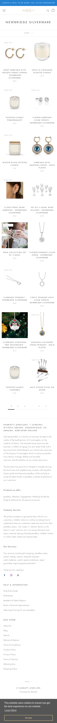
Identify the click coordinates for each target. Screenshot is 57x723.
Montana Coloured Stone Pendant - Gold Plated (42, 345)
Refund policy (9, 664)
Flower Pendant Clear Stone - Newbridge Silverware (42, 255)
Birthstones (8, 595)
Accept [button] (28, 718)
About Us (7, 625)
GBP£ (27, 682)
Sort (27, 33)
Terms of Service (11, 659)
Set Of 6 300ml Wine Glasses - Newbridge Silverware (42, 210)
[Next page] (46, 406)
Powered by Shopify (28, 691)
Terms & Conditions (12, 644)
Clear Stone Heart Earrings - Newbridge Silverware (15, 210)
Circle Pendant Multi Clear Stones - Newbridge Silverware (42, 300)
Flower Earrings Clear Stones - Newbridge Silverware (42, 120)
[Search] (48, 10)
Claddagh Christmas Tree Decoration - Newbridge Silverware (14, 345)
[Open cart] (53, 10)
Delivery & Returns (11, 640)
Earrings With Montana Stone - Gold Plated (42, 165)
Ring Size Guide (11, 590)
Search (7, 635)
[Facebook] (5, 575)
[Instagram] (11, 575)
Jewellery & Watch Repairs (15, 600)
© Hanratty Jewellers (29, 688)
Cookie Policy (10, 649)
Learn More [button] (11, 710)
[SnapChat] (18, 575)
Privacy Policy (10, 654)
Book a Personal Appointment (16, 605)
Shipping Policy (10, 668)
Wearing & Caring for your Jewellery (19, 610)
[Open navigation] (4, 10)
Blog (5, 630)
